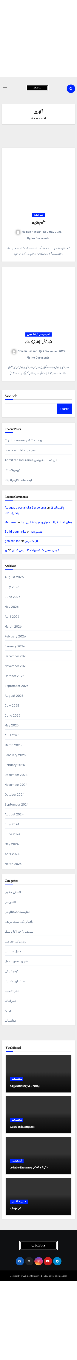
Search (11, 396)
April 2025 (12, 735)
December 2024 (16, 775)
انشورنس (10, 902)
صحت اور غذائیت (15, 981)
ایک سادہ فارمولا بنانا (18, 480)
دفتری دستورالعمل (17, 961)
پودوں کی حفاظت (15, 941)
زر (6, 550)
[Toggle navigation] (5, 89)
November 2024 (16, 785)
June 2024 (13, 834)
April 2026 (12, 616)
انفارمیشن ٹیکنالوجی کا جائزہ (38, 342)
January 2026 (15, 646)
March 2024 (13, 864)
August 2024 (14, 814)
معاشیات (10, 1020)
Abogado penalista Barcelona (25, 507)
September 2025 (17, 686)
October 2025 (14, 676)
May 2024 (12, 844)
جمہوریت (37, 531)
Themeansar (61, 1276)
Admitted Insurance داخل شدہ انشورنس (32, 460)
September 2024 (17, 804)
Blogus (47, 1276)
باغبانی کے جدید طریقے (19, 921)
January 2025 (15, 765)
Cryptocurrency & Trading (23, 440)
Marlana (10, 522)
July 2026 (12, 587)
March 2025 (13, 745)
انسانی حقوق (13, 892)
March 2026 (13, 626)
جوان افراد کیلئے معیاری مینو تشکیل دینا (46, 522)
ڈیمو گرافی (11, 971)
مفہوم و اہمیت (39, 223)
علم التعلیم (12, 991)
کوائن (8, 1010)
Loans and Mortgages (20, 450)
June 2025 (12, 715)
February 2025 (15, 755)
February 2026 (15, 636)
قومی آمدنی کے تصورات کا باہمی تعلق (35, 550)
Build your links (15, 531)
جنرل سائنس (13, 951)
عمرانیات (38, 215)
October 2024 (14, 794)
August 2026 (14, 577)
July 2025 (12, 705)
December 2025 (16, 656)
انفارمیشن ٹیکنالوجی (38, 334)
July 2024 (12, 824)
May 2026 (12, 607)
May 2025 (12, 725)
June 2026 (13, 597)
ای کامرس (31, 541)
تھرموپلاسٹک (12, 470)
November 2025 (16, 666)
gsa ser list (12, 541)
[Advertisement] (38, 38)
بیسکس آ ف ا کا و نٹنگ (19, 931)
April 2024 (12, 854)
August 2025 (14, 696)
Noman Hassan (31, 231)
